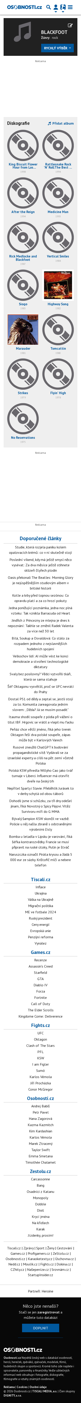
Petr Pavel (41, 1112)
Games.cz (40, 952)
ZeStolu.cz (61, 1253)
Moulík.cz (30, 1264)
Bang (40, 1185)
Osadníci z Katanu (40, 1191)
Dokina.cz (63, 1264)
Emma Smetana (41, 1156)
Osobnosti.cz (40, 1098)
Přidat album (63, 123)
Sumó (40, 1070)
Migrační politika (40, 905)
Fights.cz (40, 1025)
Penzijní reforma (40, 937)
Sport (40, 1248)
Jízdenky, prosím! (40, 1235)
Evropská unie (40, 930)
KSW (40, 1058)
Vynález (41, 943)
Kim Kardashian (40, 1131)
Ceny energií (41, 924)
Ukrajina (41, 893)
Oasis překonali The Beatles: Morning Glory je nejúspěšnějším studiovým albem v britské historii (40, 582)
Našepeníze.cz (38, 1269)
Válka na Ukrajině (40, 899)
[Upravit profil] (70, 25)
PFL (40, 1052)
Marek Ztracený (40, 1143)
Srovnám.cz (60, 1269)
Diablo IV (40, 985)
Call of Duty (40, 1004)
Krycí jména (41, 1216)
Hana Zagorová (40, 1118)
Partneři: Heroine (40, 1291)
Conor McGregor (40, 1089)
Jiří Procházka (40, 1083)
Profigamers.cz (39, 1253)
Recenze (40, 960)
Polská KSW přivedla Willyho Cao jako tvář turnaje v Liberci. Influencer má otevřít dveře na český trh (41, 775)
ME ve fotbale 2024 (40, 912)
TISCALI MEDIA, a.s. (44, 1391)
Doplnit (40, 1328)
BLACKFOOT (54, 32)
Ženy (50, 1248)
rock (55, 38)
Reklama (9, 1387)
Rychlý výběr (56, 48)
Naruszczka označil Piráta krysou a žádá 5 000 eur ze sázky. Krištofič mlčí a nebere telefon (40, 859)
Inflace (41, 887)
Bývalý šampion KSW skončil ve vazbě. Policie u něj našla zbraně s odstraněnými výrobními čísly (41, 824)
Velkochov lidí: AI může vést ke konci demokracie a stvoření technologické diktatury (40, 661)
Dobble (40, 1204)
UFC (40, 1033)
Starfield (40, 972)
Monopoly (40, 1198)
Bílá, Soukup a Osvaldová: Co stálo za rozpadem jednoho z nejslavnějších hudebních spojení (40, 643)
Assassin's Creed (41, 966)
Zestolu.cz (40, 1171)
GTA (40, 978)
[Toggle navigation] (70, 7)
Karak (40, 1229)
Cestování (64, 1248)
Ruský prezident (40, 918)
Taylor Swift (40, 1150)
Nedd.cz (14, 1264)
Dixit (40, 1210)
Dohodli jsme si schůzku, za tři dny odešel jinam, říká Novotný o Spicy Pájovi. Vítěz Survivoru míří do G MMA (40, 806)
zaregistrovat (48, 1312)
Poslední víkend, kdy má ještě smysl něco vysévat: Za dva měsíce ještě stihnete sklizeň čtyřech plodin (40, 565)
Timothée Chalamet (40, 1162)
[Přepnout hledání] (48, 7)
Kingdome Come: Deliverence (40, 1016)
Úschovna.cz (64, 1259)
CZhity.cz (17, 1269)
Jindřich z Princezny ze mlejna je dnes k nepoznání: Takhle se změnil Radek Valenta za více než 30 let (40, 625)
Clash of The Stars (40, 1045)
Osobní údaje (38, 1387)
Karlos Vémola (40, 1077)
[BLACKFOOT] (22, 31)
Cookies (22, 1387)
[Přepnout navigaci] (55, 7)
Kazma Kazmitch (41, 1125)
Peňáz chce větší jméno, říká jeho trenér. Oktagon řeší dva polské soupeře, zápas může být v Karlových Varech (40, 734)
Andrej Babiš (40, 1106)
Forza (40, 991)
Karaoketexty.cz (40, 1259)
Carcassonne (40, 1179)
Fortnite (40, 997)
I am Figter (40, 1064)
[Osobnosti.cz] (24, 7)
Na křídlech (40, 1223)
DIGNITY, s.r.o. (13, 1395)
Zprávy (28, 1248)
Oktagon (40, 1039)
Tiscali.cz (40, 879)
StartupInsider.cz (40, 1275)
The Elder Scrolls (41, 1010)
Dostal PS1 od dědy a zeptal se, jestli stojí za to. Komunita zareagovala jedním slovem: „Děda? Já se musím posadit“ (40, 704)
